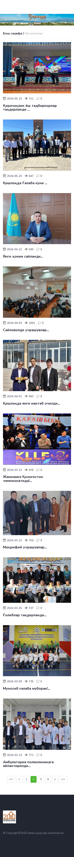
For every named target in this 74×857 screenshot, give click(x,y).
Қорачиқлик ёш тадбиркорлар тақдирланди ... (30, 107)
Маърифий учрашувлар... (25, 547)
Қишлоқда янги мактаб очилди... (31, 403)
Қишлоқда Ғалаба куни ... (25, 183)
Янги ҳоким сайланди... (23, 256)
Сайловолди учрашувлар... (26, 330)
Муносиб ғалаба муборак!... (26, 688)
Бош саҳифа (12, 33)
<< (11, 779)
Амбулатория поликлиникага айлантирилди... (28, 764)
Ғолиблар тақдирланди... (25, 615)
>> (63, 779)
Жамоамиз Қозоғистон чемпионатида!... (23, 478)
